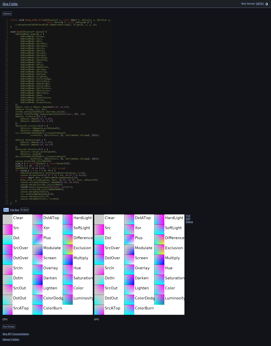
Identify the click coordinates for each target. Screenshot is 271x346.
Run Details (8, 326)
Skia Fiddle (10, 4)
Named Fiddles (11, 339)
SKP (188, 218)
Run (6, 210)
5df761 (260, 3)
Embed (24, 210)
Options (7, 13)
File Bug (14, 209)
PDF (188, 215)
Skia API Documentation (16, 334)
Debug (189, 221)
